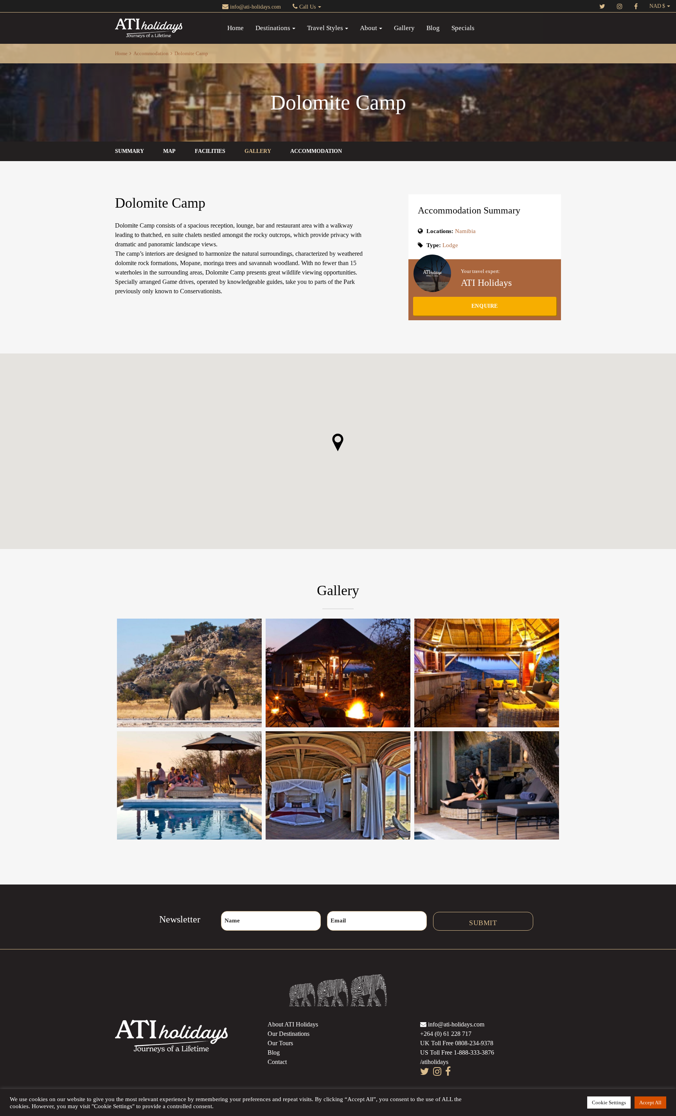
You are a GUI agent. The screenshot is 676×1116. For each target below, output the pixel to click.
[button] (338, 442)
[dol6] (338, 673)
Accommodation (151, 53)
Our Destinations (288, 1033)
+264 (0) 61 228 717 (445, 1033)
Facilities (210, 151)
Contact (277, 1062)
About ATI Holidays (293, 1024)
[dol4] (486, 673)
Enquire (484, 306)
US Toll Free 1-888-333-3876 (457, 1052)
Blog (433, 28)
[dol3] (486, 785)
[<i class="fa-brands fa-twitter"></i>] (602, 6)
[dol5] (189, 785)
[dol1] (189, 673)
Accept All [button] (650, 1102)
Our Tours (280, 1043)
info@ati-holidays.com (254, 7)
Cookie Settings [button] (609, 1102)
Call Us (307, 7)
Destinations (272, 28)
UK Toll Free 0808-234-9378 (456, 1043)
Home (235, 28)
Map (169, 151)
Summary (129, 151)
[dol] (338, 785)
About (368, 28)
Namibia (465, 231)
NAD (655, 6)
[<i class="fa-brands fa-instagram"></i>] (619, 6)
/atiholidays (434, 1062)
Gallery (404, 28)
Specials (463, 28)
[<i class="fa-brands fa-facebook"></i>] (636, 6)
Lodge (450, 245)
